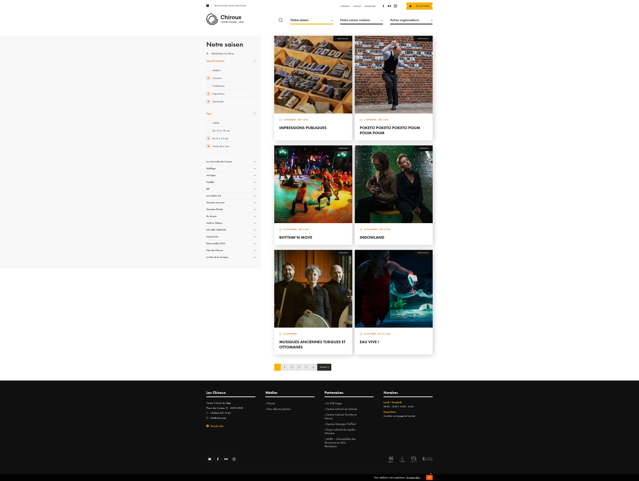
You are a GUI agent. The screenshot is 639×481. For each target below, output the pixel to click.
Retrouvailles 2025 (215, 243)
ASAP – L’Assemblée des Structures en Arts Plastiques (340, 442)
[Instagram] (395, 6)
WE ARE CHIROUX (216, 229)
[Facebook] (383, 6)
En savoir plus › (414, 477)
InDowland (372, 237)
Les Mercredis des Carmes (219, 161)
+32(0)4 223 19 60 (220, 413)
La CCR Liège (334, 403)
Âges (208, 113)
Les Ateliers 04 (213, 195)
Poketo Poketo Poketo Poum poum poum (390, 130)
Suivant (324, 367)
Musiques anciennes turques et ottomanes (312, 344)
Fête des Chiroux (214, 250)
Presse (271, 403)
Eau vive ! (369, 341)
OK (429, 477)
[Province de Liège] (425, 459)
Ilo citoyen (211, 216)
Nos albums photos (279, 409)
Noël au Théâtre (214, 223)
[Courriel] (209, 459)
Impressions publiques (302, 127)
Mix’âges (210, 175)
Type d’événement (215, 61)
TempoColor (212, 236)
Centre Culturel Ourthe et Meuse (340, 416)
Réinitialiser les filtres (222, 53)
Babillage (211, 168)
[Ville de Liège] (402, 459)
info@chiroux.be (218, 418)
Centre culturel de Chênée (341, 409)
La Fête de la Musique (217, 257)
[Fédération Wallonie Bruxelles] (414, 459)
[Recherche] (280, 19)
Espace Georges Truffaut (341, 424)
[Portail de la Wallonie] (391, 459)
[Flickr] (389, 6)
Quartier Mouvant (215, 202)
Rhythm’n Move (295, 237)
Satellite (210, 182)
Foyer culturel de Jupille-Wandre (340, 431)
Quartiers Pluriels (214, 209)
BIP (208, 189)
